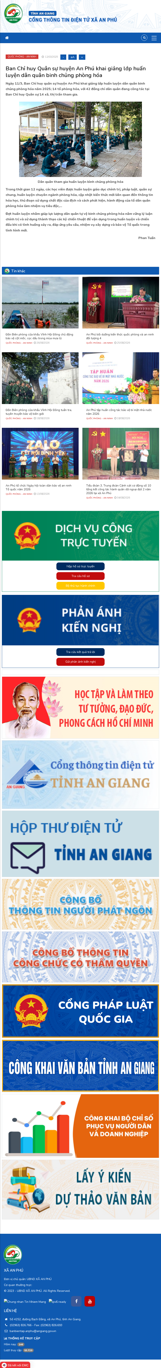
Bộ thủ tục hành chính (80, 586)
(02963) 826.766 (20, 1325)
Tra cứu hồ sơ (80, 576)
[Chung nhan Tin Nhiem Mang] (25, 1302)
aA (72, 57)
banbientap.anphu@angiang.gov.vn (32, 1331)
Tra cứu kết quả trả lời (80, 652)
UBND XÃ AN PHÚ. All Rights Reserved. (43, 1291)
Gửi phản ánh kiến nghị (80, 662)
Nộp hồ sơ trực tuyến (81, 566)
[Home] (14, 13)
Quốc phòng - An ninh (22, 56)
